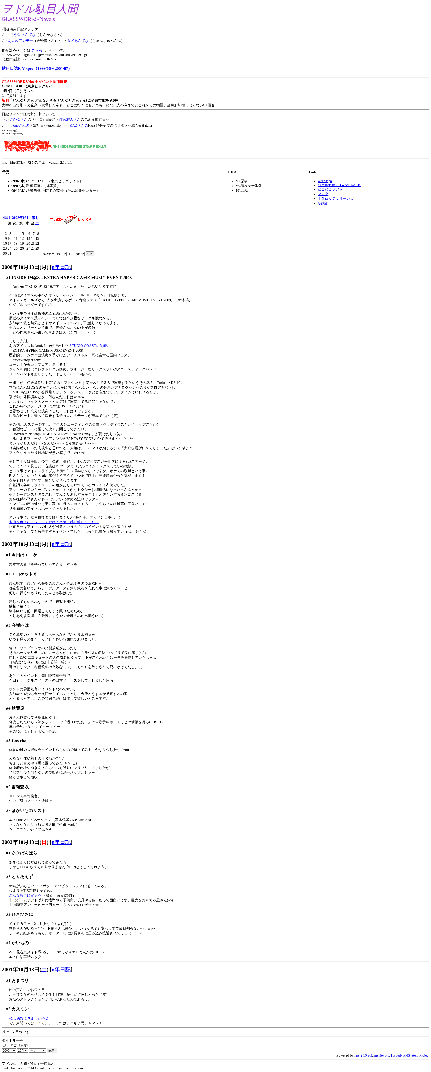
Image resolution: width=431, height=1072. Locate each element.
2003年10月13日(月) (25, 544)
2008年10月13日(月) (25, 267)
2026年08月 (21, 218)
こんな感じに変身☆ (25, 895)
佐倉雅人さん (70, 119)
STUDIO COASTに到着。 (90, 346)
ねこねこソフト (330, 189)
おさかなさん (17, 119)
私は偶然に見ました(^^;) (28, 1018)
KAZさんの (79, 125)
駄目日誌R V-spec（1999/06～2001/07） (37, 68)
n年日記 (61, 267)
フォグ (323, 194)
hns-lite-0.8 (381, 1055)
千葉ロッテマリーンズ (336, 198)
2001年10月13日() (25, 969)
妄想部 (323, 203)
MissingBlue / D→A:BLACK (339, 185)
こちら (36, 50)
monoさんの (20, 125)
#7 (8, 810)
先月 (6, 218)
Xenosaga (325, 181)
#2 (8, 574)
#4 (8, 708)
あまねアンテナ (20, 41)
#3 (8, 625)
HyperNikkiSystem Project (410, 1055)
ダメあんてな (78, 41)
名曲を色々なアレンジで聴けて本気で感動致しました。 (54, 522)
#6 (8, 786)
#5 (8, 740)
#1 (8, 277)
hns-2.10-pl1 (363, 1055)
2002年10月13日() (25, 842)
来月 (35, 218)
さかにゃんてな (23, 35)
